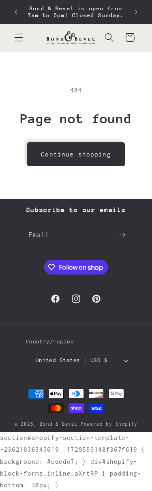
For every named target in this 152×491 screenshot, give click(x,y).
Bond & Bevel (59, 424)
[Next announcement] (136, 12)
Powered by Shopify (109, 424)
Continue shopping (76, 154)
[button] (19, 37)
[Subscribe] (122, 235)
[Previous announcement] (16, 12)
